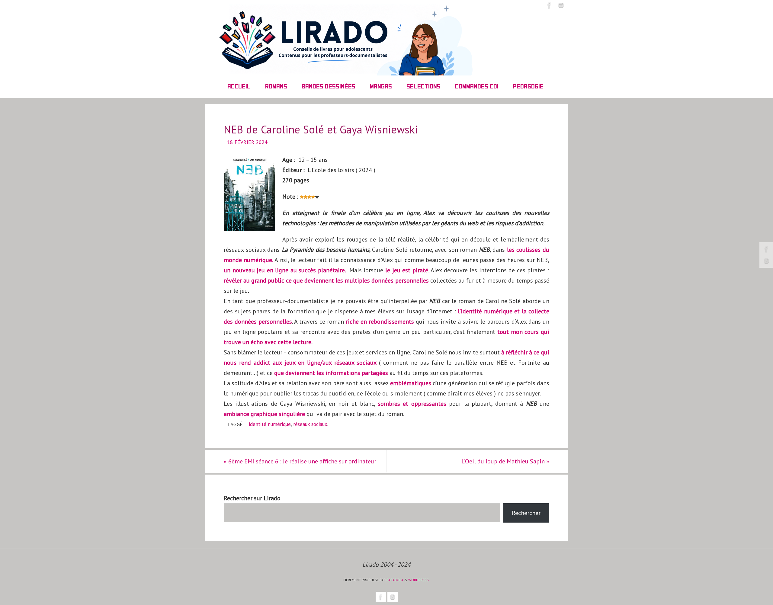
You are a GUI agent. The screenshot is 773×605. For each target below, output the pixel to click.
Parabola (394, 580)
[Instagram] (766, 261)
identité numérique (270, 424)
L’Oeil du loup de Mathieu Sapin (505, 461)
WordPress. (419, 580)
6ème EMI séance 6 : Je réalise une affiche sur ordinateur (300, 461)
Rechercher (526, 513)
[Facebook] (766, 249)
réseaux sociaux (310, 424)
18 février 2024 (247, 142)
